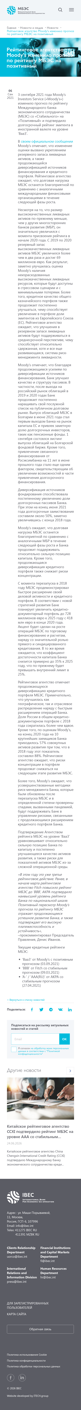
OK (64, 1039)
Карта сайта (16, 1314)
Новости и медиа (31, 27)
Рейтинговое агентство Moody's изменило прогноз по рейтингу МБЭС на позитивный (40, 32)
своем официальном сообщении (47, 141)
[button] (70, 1071)
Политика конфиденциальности (26, 1360)
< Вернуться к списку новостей (26, 1000)
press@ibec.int (22, 1275)
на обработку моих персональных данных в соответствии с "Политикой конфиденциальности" (43, 1050)
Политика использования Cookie (27, 1354)
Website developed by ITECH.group (27, 1396)
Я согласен (43, 1050)
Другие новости (24, 1069)
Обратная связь (40, 1329)
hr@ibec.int (53, 1272)
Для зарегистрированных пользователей (28, 1305)
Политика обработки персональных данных (33, 1366)
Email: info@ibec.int (20, 1225)
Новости (52, 27)
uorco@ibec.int (21, 1252)
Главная (11, 27)
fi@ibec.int (55, 1254)
